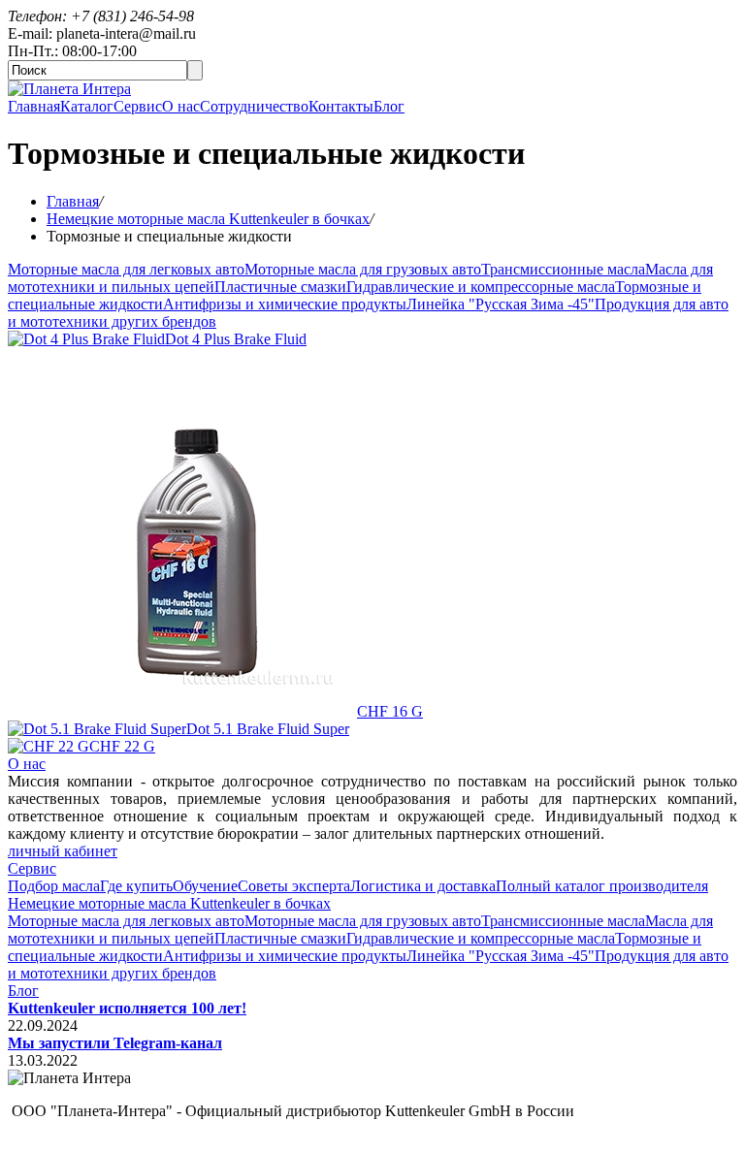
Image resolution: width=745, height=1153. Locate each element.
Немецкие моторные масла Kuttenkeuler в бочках (208, 218)
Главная (34, 106)
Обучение (205, 886)
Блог (389, 106)
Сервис (137, 106)
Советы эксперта (294, 886)
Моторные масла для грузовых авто (362, 269)
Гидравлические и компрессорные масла (480, 286)
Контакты (340, 106)
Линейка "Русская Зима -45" (500, 304)
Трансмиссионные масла (563, 269)
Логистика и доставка (423, 886)
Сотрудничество (254, 106)
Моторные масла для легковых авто (126, 269)
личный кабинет (62, 851)
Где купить (136, 886)
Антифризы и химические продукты (284, 304)
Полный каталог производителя (602, 886)
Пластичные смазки (280, 286)
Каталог (86, 106)
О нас (181, 106)
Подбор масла (54, 886)
